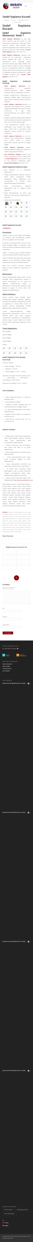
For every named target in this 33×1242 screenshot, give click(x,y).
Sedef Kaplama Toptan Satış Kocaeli (11, 531)
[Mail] (29, 1240)
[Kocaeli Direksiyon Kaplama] (9, 562)
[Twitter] (24, 1240)
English (6, 1225)
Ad (4, 608)
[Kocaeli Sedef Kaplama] (23, 557)
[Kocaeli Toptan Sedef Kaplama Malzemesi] (23, 567)
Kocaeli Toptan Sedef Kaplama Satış (19, 525)
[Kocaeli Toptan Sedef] (9, 552)
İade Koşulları (6, 666)
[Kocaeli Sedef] (9, 567)
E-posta (5, 616)
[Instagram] (21, 1240)
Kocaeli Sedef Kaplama (20, 516)
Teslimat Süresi (6, 668)
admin (19, 22)
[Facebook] (26, 1240)
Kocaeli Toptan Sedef (8, 523)
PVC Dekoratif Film (8, 1209)
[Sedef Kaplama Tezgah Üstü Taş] (17, 217)
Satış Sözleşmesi (7, 664)
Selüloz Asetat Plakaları (9, 1213)
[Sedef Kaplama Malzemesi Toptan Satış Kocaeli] (9, 557)
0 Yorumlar (13, 20)
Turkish (6, 1222)
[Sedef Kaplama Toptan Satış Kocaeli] (23, 552)
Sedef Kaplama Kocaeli (16, 16)
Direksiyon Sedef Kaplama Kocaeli (17, 512)
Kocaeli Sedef (18, 514)
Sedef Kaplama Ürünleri (22, 1209)
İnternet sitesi (6, 624)
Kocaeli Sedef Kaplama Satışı (21, 521)
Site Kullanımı (6, 671)
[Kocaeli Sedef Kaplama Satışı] (23, 562)
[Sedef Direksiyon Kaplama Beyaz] (28, 217)
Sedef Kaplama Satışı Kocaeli (22, 529)
